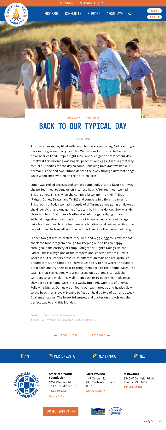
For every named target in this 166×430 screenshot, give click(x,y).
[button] (51, 14)
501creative (157, 421)
